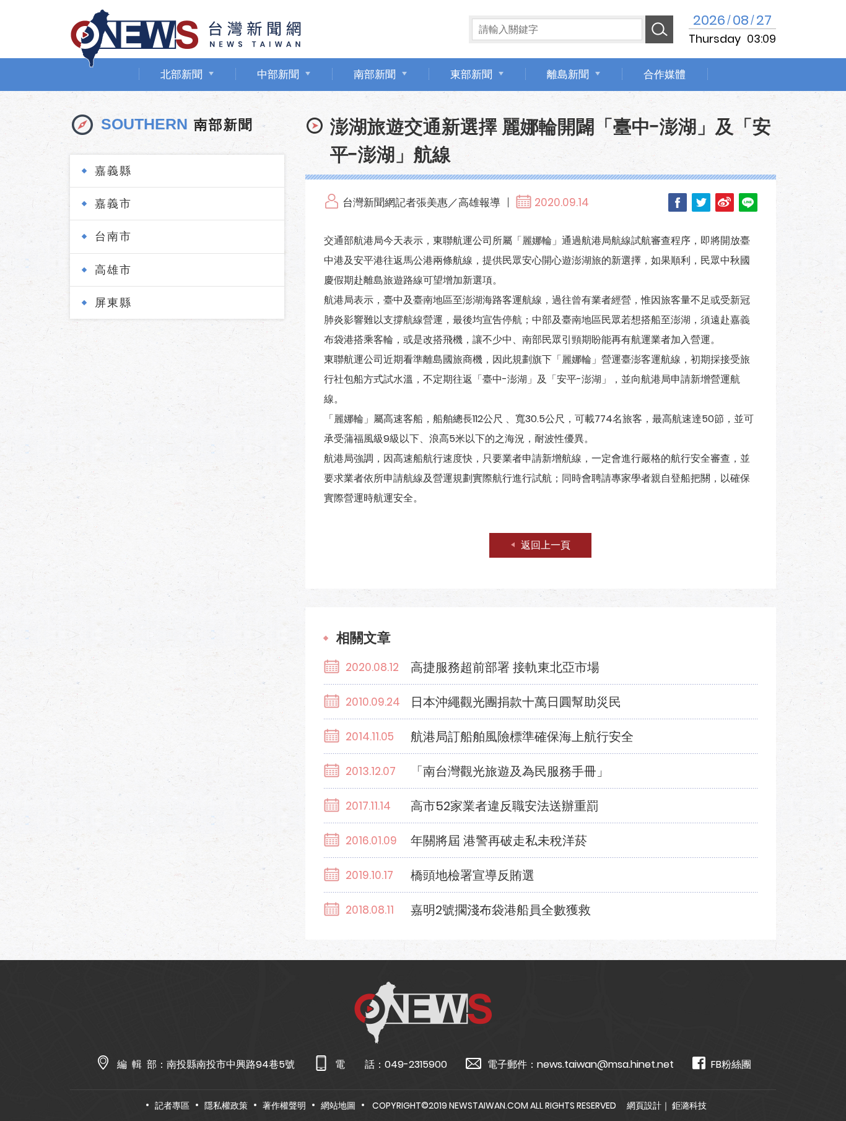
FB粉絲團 (731, 1064)
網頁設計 (644, 1105)
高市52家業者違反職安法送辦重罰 (505, 806)
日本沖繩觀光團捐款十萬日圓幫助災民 (516, 702)
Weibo (724, 202)
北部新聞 (181, 74)
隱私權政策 (226, 1105)
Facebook (677, 202)
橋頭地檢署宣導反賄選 (472, 875)
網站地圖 (338, 1105)
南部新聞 (375, 74)
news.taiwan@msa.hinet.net (605, 1064)
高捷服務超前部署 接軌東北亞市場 (505, 667)
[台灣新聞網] (186, 36)
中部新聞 (278, 74)
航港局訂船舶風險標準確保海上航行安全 (522, 736)
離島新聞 (568, 74)
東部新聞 (471, 74)
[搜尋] (659, 29)
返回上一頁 (545, 545)
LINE (748, 202)
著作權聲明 (284, 1105)
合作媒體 (664, 74)
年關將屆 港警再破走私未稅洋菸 (499, 840)
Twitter (701, 202)
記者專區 (172, 1105)
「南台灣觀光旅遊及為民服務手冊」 (510, 771)
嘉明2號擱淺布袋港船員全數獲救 (501, 910)
